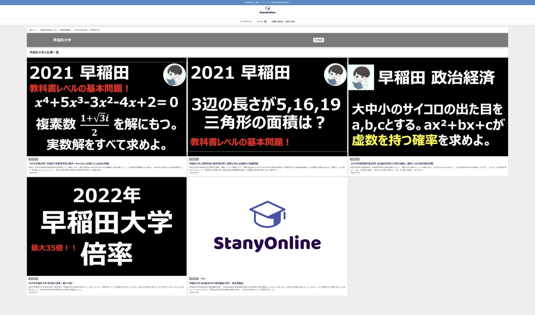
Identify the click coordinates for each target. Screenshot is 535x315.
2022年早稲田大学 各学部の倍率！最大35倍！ (51, 283)
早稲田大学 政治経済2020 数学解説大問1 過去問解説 (216, 283)
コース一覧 (262, 21)
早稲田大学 (33, 159)
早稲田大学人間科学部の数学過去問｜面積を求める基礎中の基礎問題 (223, 163)
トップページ (246, 21)
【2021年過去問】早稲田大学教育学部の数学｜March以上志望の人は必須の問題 (68, 163)
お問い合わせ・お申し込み (283, 21)
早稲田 (319, 40)
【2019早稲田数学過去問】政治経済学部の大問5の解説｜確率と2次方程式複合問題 (391, 163)
